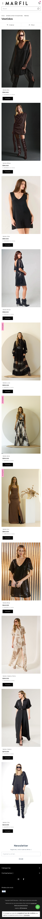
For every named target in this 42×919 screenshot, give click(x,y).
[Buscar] (38, 9)
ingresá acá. (34, 903)
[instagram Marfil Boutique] (18, 879)
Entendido (27, 915)
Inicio (3, 15)
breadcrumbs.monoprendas (14, 15)
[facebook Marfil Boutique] (23, 879)
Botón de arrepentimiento (21, 905)
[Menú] (3, 4)
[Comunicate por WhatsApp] (37, 907)
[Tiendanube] (21, 908)
